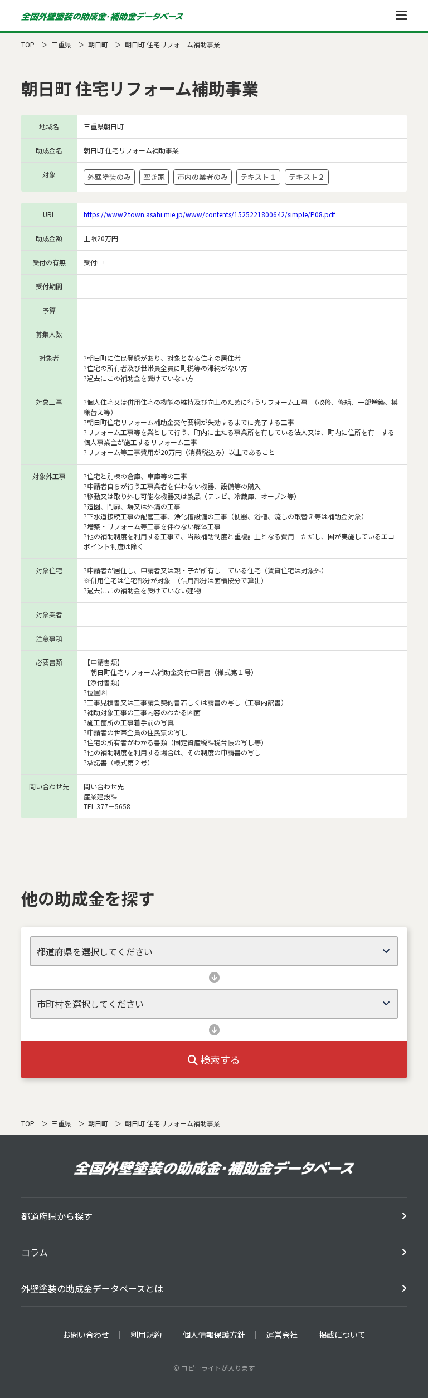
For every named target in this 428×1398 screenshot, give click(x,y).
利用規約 (146, 1334)
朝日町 (98, 44)
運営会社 (282, 1334)
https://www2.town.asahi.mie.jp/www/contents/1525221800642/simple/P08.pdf (209, 214)
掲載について (342, 1334)
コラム (34, 1252)
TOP (28, 44)
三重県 (61, 44)
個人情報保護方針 (214, 1334)
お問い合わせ (85, 1334)
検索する (219, 1059)
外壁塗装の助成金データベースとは (92, 1288)
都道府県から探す (57, 1216)
